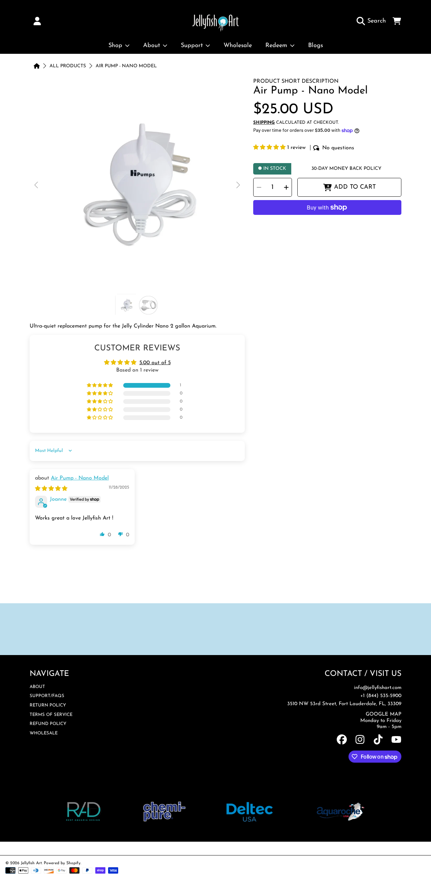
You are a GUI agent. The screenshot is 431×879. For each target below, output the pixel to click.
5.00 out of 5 (155, 363)
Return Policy (48, 705)
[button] (373, 21)
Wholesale (44, 733)
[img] (51, 489)
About (152, 46)
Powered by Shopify (62, 863)
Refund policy (48, 724)
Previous (37, 185)
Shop (116, 46)
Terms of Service (51, 715)
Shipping (264, 122)
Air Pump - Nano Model (126, 66)
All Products (67, 66)
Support (193, 46)
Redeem (277, 46)
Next (238, 185)
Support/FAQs (47, 696)
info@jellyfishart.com (377, 687)
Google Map (383, 714)
